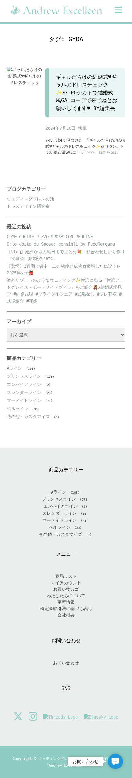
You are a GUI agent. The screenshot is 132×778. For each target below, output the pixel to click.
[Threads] (60, 717)
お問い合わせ (66, 662)
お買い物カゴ (66, 589)
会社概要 (66, 614)
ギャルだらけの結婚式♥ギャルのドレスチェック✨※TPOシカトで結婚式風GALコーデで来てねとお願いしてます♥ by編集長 (86, 92)
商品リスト (66, 576)
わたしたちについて (66, 595)
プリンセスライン (24, 376)
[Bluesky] (101, 717)
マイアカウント (66, 582)
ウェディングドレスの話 (30, 198)
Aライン (14, 368)
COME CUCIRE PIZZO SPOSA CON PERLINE (50, 236)
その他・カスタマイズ (28, 416)
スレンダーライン (24, 392)
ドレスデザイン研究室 (28, 206)
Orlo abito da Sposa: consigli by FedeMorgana (61, 244)
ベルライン (17, 408)
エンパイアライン (24, 384)
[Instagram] (33, 717)
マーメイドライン (24, 400)
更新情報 (66, 602)
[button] (118, 10)
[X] (18, 717)
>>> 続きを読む (102, 152)
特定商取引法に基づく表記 (66, 608)
